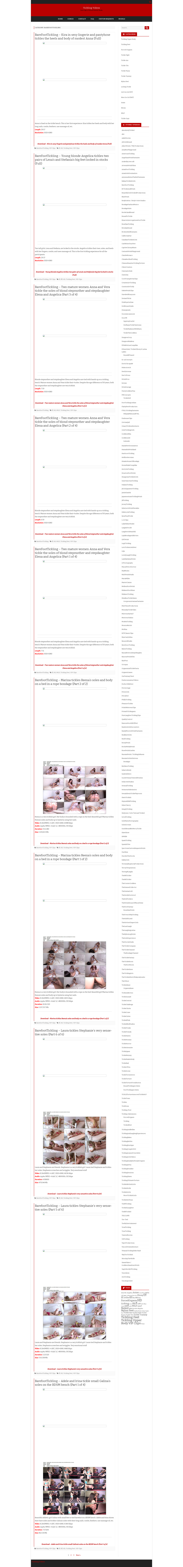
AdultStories (126, 138)
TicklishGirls (126, 1192)
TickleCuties (126, 1016)
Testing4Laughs (127, 872)
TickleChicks (126, 1008)
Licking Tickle (126, 87)
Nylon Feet (125, 81)
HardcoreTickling (128, 453)
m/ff (138, 1304)
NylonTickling (127, 649)
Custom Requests (106, 19)
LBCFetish (125, 539)
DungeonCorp (127, 337)
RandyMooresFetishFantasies (132, 731)
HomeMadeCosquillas (129, 465)
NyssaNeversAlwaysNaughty (132, 653)
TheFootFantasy (127, 907)
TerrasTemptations (129, 868)
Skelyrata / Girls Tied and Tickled (133, 813)
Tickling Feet (68, 148)
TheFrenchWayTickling (130, 915)
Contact (82, 19)
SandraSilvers (126, 774)
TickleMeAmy (127, 1055)
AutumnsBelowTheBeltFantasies (133, 177)
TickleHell (127, 398)
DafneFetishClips (128, 290)
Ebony (123, 108)
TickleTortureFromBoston (131, 1083)
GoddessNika (126, 434)
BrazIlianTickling (128, 224)
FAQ (92, 19)
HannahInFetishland (129, 449)
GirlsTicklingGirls (128, 430)
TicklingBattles (127, 1141)
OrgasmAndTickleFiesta (130, 668)
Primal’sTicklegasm (129, 711)
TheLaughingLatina (128, 930)
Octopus (125, 664)
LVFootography (127, 563)
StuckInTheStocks (128, 856)
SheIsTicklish (126, 797)
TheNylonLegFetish (129, 934)
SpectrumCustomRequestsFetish (133, 848)
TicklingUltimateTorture (130, 1180)
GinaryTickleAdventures (130, 426)
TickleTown (126, 1098)
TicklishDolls (126, 1188)
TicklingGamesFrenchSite (131, 1153)
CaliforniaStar (127, 236)
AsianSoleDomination (129, 173)
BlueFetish (125, 197)
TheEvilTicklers (127, 899)
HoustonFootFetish (129, 473)
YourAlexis (125, 1273)
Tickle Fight (125, 55)
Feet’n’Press (126, 375)
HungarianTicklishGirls (130, 477)
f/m (127, 1297)
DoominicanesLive (128, 314)
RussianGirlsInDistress (130, 758)
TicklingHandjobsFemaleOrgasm (133, 1161)
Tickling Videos (91, 8)
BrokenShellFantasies (129, 232)
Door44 (124, 318)
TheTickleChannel (128, 950)
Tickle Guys (125, 118)
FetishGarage (126, 387)
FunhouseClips (127, 418)
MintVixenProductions (130, 606)
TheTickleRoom (127, 961)
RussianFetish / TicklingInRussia (133, 754)
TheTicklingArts (127, 973)
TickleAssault (126, 997)
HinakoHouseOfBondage (130, 461)
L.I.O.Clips (125, 520)
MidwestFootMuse (128, 590)
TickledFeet (127, 1125)
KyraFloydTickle (127, 516)
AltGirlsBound (127, 142)
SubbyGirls (125, 860)
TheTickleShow (127, 969)
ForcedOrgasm (128, 1117)
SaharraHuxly (126, 770)
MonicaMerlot (127, 625)
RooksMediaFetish (128, 747)
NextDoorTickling (128, 645)
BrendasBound (127, 228)
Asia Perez (142, 1293)
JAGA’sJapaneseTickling (130, 489)
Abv (123, 134)
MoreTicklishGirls (130, 1195)
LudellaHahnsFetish (129, 559)
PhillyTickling (126, 700)
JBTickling (125, 500)
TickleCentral (126, 1001)
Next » (78, 1555)
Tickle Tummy (126, 76)
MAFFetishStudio (128, 575)
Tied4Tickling (126, 1204)
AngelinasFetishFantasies (131, 158)
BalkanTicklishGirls (128, 181)
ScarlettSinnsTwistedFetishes (132, 778)
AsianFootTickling (128, 169)
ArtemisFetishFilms (129, 165)
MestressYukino (127, 618)
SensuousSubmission (129, 790)
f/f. (122, 1297)
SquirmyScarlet (128, 321)
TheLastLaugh (127, 926)
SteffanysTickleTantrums (132, 325)
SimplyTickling (127, 809)
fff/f (136, 1298)
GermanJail (126, 422)
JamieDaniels (126, 493)
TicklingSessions (128, 1173)
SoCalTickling (126, 817)
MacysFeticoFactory (129, 567)
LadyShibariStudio (128, 524)
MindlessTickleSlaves (129, 598)
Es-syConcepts (127, 360)
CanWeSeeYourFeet (129, 244)
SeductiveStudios (128, 782)
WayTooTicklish (127, 1255)
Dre (136, 1295)
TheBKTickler (126, 875)
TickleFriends (126, 1032)
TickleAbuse (126, 985)
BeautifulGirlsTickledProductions (134, 193)
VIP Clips (52, 148)
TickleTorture (127, 1079)
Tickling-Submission (129, 1114)
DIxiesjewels (126, 310)
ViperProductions (128, 1243)
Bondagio (126, 762)
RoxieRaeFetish (128, 910)
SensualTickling (127, 786)
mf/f (127, 1306)
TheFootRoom (128, 965)
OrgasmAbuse (128, 988)
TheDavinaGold (127, 891)
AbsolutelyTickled (128, 130)
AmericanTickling (128, 154)
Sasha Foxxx (138, 1311)
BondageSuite (126, 208)
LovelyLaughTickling (129, 555)
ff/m (133, 1298)
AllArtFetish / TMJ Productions (132, 146)
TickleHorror (126, 1044)
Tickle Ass (124, 60)
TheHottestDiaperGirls (130, 922)
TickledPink (126, 1020)
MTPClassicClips (127, 633)
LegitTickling (126, 543)
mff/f (130, 1306)
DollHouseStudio (128, 306)
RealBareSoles (127, 735)
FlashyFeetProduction (129, 407)
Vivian (143, 1324)
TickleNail (125, 1063)
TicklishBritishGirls (129, 1184)
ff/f (62, 1548)
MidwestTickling (127, 594)
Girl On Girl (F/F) (127, 92)
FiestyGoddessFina (128, 391)
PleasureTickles (127, 704)
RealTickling (126, 739)
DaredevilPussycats (128, 294)
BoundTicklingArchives (131, 1086)
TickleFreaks (126, 1028)
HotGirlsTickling (128, 469)
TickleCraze (126, 1012)
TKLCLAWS (125, 1216)
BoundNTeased (128, 355)
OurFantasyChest (128, 676)
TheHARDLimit (127, 919)
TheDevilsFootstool (129, 895)
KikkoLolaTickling (128, 512)
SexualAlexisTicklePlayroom (132, 793)
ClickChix (125, 275)
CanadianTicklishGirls (129, 240)
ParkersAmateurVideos (130, 680)
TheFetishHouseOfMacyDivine (132, 903)
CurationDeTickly (128, 287)
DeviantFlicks (126, 298)
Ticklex (124, 1102)
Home (60, 19)
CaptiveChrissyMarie (129, 248)
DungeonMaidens (128, 341)
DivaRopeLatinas (127, 302)
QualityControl (127, 719)
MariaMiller (126, 578)
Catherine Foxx (131, 1295)
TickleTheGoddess (130, 333)
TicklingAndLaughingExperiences (134, 1133)
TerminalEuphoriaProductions (133, 864)
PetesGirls (125, 692)
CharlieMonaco (127, 255)
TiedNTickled (126, 1212)
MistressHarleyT (128, 614)
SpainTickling (126, 840)
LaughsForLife (127, 528)
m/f (134, 1303)
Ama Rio (124, 1293)
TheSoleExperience (129, 938)
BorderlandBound (128, 212)
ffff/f (139, 1298)
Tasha (143, 1311)
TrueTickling (126, 1231)
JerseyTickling (127, 504)
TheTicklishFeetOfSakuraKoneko (133, 977)
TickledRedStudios (128, 1024)
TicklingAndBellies (128, 1130)
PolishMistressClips (129, 707)
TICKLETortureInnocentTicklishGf (134, 1094)
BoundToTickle (127, 216)
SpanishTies (126, 844)
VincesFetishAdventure (130, 1247)
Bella (147, 1293)
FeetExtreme (126, 371)
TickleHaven (126, 1036)
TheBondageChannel (130, 953)
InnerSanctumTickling (130, 481)
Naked (125, 1308)
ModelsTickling (127, 622)
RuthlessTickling (128, 766)
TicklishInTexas (127, 1200)
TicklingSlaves (127, 1176)
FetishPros (125, 379)
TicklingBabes (127, 1137)
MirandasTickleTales (129, 610)
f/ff (62, 279)
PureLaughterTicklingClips (131, 715)
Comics (70, 19)
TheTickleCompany (129, 946)
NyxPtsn (125, 661)
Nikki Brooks (133, 1308)
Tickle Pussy (125, 71)
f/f (59, 148)
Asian (123, 103)
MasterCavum (127, 582)
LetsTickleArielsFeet (129, 547)
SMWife (124, 836)
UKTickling (126, 1239)
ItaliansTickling (127, 485)
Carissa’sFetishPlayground (131, 251)
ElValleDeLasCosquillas (130, 345)
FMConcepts (126, 395)
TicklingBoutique (128, 1145)
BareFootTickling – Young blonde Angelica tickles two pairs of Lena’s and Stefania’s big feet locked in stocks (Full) (72, 159)
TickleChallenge (127, 1004)
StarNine (125, 852)
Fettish (124, 383)
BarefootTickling (42, 148)
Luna (130, 1304)
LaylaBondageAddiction (130, 536)
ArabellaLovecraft (128, 162)
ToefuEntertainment (129, 1223)
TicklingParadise (127, 1169)
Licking (125, 1303)
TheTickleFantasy (128, 958)
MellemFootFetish (128, 586)
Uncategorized (127, 1281)
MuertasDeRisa (127, 637)
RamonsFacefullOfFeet (130, 723)
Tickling (126, 1121)
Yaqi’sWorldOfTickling (129, 1269)
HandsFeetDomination (130, 446)
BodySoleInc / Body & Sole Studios (134, 201)
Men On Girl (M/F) (127, 97)
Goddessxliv (126, 438)
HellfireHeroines (128, 457)
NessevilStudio (127, 641)
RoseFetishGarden (128, 750)
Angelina (129, 1293)
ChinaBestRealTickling (130, 259)
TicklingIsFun (126, 1165)
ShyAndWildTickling (129, 801)
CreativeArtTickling (129, 283)
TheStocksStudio (128, 942)
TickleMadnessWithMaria (132, 329)
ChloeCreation (127, 267)
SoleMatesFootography (130, 821)
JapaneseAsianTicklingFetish (132, 496)
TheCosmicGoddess (129, 883)
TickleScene (126, 1071)
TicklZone (125, 1106)
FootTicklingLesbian (129, 403)
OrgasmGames (127, 672)
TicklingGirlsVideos (129, 1157)
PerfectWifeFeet (127, 684)
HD (62, 148)
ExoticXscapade (127, 364)
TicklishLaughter (128, 1208)
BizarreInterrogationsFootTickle (133, 220)
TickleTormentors (128, 1075)
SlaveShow (125, 833)
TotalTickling (126, 1227)
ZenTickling (126, 1277)
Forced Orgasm (126, 50)
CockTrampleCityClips (130, 279)
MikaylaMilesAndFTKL (131, 414)
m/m (142, 1304)
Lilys (123, 551)
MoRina (124, 629)
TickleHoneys (126, 1040)
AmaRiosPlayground (129, 150)
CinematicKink (127, 271)
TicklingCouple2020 (129, 1149)
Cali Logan (123, 1295)
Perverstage (126, 688)
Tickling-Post (126, 1110)
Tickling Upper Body (128, 39)
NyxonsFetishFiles (128, 657)
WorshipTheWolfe (128, 1258)
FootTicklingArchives (131, 1090)
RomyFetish (126, 743)
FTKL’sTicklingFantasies (130, 410)
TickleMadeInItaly (128, 1059)
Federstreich (126, 367)
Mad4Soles (125, 571)
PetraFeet (125, 696)
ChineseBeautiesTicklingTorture (133, 263)
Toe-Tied (125, 1219)
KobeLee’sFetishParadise (130, 508)
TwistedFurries (127, 1235)
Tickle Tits (125, 66)
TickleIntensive (127, 1048)
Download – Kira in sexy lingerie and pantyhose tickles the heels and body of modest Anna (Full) (74, 144)
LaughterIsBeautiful (129, 532)
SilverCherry (126, 805)
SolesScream (126, 825)
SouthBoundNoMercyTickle (131, 829)
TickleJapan (126, 1051)
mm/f (139, 1306)
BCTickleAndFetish (128, 189)
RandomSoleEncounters (130, 727)
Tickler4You (126, 1067)
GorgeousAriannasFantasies (133, 601)
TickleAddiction (127, 993)
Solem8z (126, 441)
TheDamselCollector (129, 887)
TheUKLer (125, 981)
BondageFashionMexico (130, 204)
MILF (58, 410)
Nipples (140, 1308)
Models (122, 19)
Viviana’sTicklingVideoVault (131, 1251)
